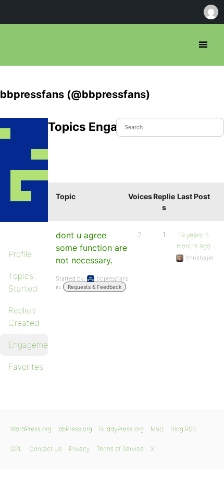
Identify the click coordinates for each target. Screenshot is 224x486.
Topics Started (23, 282)
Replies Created (24, 316)
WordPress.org (31, 429)
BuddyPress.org (121, 429)
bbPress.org (17, 45)
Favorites (25, 366)
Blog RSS (183, 429)
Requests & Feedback (94, 287)
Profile (20, 254)
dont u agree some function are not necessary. (91, 247)
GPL (16, 449)
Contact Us (45, 449)
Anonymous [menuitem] (210, 12)
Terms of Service (120, 449)
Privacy (79, 449)
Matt (157, 429)
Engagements (28, 344)
